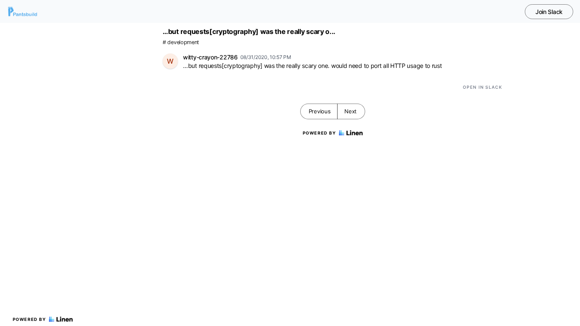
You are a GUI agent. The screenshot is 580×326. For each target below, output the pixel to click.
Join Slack (549, 11)
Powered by (29, 319)
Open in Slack (482, 87)
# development (181, 42)
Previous (320, 111)
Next (350, 111)
